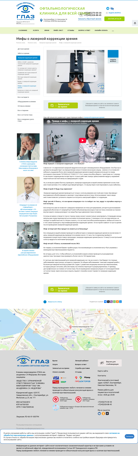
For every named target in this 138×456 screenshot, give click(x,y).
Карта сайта (103, 371)
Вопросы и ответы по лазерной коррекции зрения (28, 91)
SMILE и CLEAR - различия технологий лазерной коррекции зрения (28, 63)
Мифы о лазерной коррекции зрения (27, 86)
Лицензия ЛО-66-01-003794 (27, 417)
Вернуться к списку (55, 301)
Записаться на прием (61, 368)
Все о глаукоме (23, 110)
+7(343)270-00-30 (92, 13)
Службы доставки (82, 368)
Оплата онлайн (59, 372)
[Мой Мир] (120, 301)
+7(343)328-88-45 (92, 15)
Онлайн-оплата (101, 30)
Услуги (36, 30)
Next (101, 71)
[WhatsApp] (114, 301)
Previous (49, 71)
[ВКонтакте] (105, 301)
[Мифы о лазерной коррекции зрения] (75, 71)
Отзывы (70, 30)
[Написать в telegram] (107, 8)
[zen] (107, 413)
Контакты (102, 376)
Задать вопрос (115, 12)
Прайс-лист (58, 30)
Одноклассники (103, 413)
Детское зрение (23, 49)
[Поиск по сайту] (119, 30)
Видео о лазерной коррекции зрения (27, 82)
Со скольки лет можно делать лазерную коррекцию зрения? (27, 69)
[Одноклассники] (117, 301)
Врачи (47, 30)
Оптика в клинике (24, 106)
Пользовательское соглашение (29, 425)
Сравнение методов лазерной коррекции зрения (27, 73)
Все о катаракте (23, 97)
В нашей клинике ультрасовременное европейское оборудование (28, 253)
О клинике (23, 30)
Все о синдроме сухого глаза (26, 120)
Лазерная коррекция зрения (27, 58)
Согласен (129, 436)
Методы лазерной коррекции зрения (27, 77)
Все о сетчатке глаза (25, 115)
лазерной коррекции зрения (94, 117)
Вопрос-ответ (84, 30)
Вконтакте (99, 413)
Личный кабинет (82, 361)
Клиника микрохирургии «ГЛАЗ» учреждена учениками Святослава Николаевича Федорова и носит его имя (28, 166)
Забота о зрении (23, 53)
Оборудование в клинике (27, 101)
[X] (108, 301)
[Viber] (111, 301)
